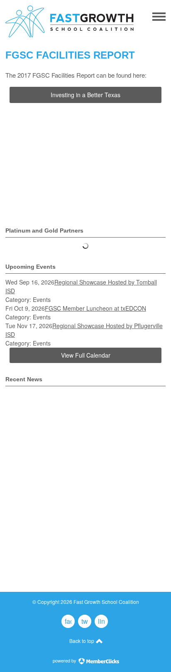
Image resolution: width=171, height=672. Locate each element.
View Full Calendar (85, 355)
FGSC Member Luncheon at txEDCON (95, 308)
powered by (65, 660)
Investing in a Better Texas (85, 95)
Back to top (82, 640)
